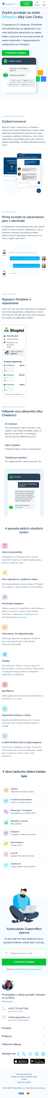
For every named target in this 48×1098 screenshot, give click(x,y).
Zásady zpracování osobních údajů (24, 1077)
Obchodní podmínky (24, 1074)
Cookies (24, 1079)
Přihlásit (37, 5)
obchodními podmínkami (32, 969)
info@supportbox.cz (19, 1017)
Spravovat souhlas (24, 1082)
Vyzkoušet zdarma (26, 3)
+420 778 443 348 (18, 1008)
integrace (22, 617)
